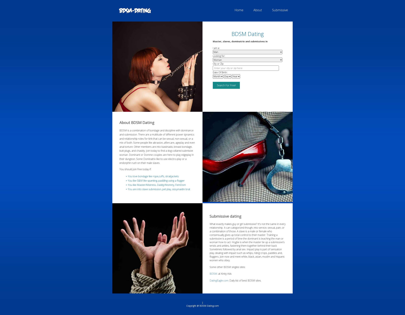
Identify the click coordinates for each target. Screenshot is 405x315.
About (257, 10)
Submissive (280, 10)
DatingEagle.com (219, 280)
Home (239, 10)
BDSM (213, 273)
